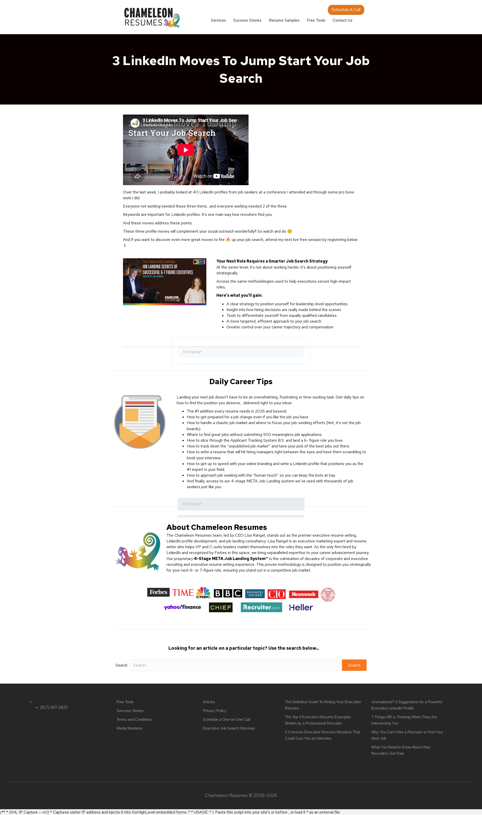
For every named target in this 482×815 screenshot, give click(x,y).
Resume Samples (284, 20)
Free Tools (316, 20)
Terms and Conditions (134, 719)
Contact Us (342, 20)
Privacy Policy (214, 710)
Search (121, 665)
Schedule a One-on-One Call (226, 719)
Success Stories (247, 20)
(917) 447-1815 (54, 707)
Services (218, 20)
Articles (209, 702)
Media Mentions (129, 728)
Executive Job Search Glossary (229, 728)
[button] (354, 665)
